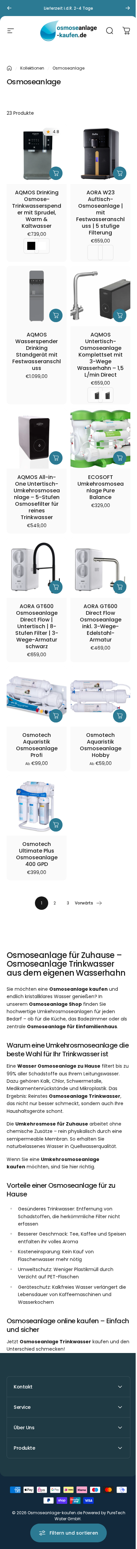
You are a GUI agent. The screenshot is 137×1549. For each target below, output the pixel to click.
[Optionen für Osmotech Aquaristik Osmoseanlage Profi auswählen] (56, 715)
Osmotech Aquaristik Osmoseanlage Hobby (100, 745)
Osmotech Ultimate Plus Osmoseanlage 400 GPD (37, 854)
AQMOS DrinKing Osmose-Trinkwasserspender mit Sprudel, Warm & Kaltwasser (36, 209)
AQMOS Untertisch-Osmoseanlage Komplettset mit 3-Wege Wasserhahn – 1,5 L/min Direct (100, 354)
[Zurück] (9, 8)
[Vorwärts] (127, 8)
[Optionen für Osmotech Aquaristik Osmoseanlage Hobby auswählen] (119, 715)
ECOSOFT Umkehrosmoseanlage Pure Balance (100, 487)
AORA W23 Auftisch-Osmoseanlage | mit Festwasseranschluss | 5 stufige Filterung (100, 212)
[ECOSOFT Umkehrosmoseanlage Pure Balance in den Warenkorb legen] (119, 458)
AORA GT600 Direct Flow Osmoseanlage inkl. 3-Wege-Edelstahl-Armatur (100, 623)
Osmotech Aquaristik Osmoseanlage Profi (37, 745)
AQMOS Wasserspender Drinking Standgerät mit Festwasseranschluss (36, 351)
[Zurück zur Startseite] (9, 68)
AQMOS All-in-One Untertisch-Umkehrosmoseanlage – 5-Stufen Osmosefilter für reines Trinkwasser (37, 497)
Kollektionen (32, 68)
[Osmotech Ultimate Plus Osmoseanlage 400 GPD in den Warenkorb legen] (56, 825)
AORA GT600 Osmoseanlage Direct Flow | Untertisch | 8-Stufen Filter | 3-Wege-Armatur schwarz (36, 626)
